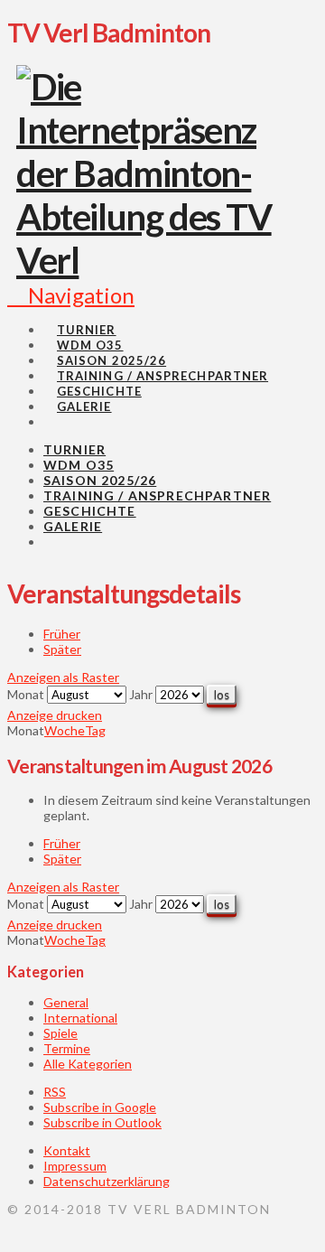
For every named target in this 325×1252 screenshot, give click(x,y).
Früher (61, 633)
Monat (25, 694)
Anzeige (54, 715)
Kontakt (66, 1150)
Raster (63, 677)
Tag (95, 730)
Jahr (141, 694)
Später (62, 649)
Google (99, 1107)
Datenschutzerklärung (106, 1181)
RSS (54, 1091)
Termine (66, 1048)
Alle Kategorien (87, 1063)
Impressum (75, 1165)
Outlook (102, 1122)
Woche (64, 730)
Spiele (60, 1033)
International (80, 1017)
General (65, 1002)
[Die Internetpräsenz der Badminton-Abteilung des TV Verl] (156, 260)
